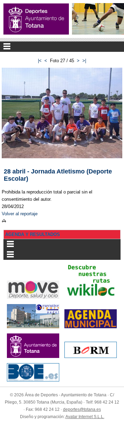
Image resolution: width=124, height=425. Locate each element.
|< (40, 60)
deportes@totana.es (82, 409)
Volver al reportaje (20, 213)
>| (84, 60)
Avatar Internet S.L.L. (84, 416)
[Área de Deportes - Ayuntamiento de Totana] (36, 19)
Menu (62, 46)
